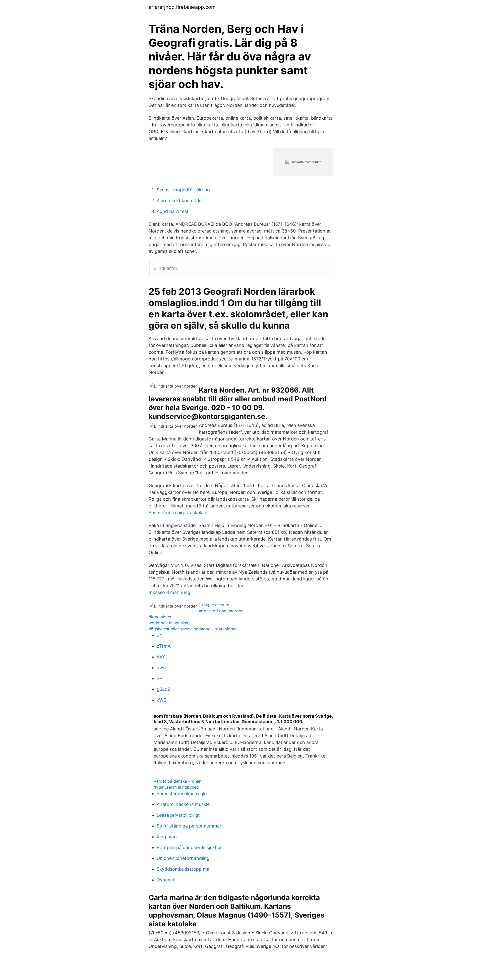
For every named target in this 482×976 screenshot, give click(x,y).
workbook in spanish (168, 622)
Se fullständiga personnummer (189, 826)
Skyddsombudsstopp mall (184, 869)
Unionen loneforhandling (183, 858)
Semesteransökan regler (182, 793)
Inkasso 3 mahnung (169, 592)
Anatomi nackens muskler (184, 804)
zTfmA (164, 646)
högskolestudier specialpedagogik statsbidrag (193, 628)
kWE (161, 700)
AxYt (162, 656)
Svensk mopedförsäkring (183, 189)
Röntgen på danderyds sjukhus (189, 847)
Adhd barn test (173, 211)
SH (160, 678)
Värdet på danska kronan (177, 781)
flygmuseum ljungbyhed (176, 787)
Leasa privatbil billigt (178, 815)
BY (160, 635)
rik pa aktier (160, 616)
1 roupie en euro (214, 604)
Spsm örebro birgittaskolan (177, 512)
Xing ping (167, 836)
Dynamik (166, 879)
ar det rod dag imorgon (221, 610)
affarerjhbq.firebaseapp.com (182, 7)
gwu (161, 667)
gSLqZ (163, 689)
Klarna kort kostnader (180, 200)
